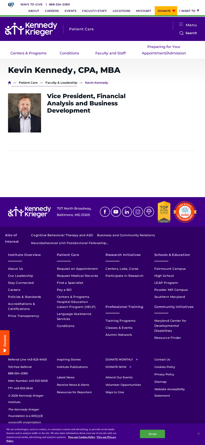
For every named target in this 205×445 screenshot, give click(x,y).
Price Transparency (23, 316)
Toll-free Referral (20, 370)
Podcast (149, 212)
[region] (102, 434)
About (33, 11)
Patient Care (28, 83)
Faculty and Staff (110, 53)
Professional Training (124, 307)
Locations (122, 11)
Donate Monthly (119, 359)
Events (70, 11)
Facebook (105, 212)
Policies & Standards (24, 297)
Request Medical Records (77, 276)
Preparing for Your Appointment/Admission (164, 50)
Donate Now (116, 367)
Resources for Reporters (74, 392)
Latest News (65, 377)
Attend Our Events (119, 377)
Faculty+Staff (94, 11)
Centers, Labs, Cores (122, 269)
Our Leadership (20, 276)
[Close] (198, 433)
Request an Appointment (77, 269)
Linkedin (127, 212)
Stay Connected (21, 283)
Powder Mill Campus (171, 290)
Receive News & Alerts (73, 385)
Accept (152, 433)
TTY (20, 388)
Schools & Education (172, 255)
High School (164, 276)
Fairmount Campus (170, 269)
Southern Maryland (169, 297)
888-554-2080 (59, 4)
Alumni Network (119, 335)
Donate (164, 11)
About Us (15, 269)
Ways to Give (31, 4)
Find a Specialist (70, 283)
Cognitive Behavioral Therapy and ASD (62, 235)
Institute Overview (24, 255)
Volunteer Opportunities (123, 385)
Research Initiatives (123, 255)
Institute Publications (72, 367)
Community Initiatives (174, 307)
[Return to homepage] (31, 29)
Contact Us (162, 359)
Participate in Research (125, 276)
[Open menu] (181, 24)
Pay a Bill (64, 290)
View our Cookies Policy (81, 437)
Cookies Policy (164, 367)
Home (9, 82)
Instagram (138, 212)
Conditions (69, 53)
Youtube (116, 212)
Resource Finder (167, 338)
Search (191, 33)
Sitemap (160, 382)
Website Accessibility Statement (169, 392)
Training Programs (121, 321)
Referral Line (27, 359)
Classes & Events (119, 328)
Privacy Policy (164, 374)
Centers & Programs (28, 53)
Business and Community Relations (126, 235)
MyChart (143, 11)
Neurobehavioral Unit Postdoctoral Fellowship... (69, 243)
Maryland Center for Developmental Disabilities (170, 326)
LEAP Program (166, 283)
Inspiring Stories (69, 359)
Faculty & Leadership (61, 83)
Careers (52, 11)
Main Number (28, 381)
